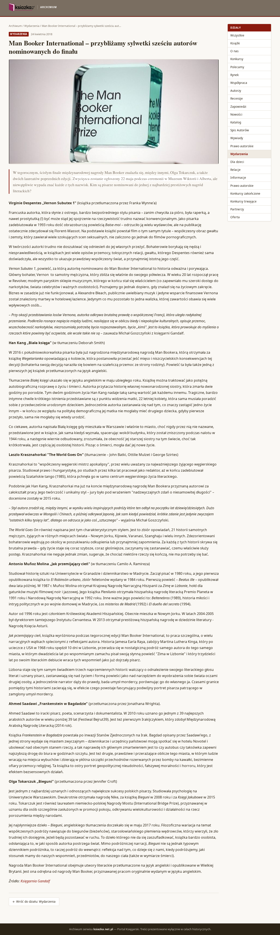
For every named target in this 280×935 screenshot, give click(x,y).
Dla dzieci (237, 162)
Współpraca (238, 83)
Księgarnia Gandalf (35, 881)
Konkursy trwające (243, 201)
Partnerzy (237, 209)
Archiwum (15, 26)
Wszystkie (237, 35)
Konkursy (236, 59)
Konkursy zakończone (245, 193)
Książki (235, 43)
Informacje (238, 177)
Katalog (235, 122)
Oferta (235, 217)
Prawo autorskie (242, 146)
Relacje (235, 170)
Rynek (234, 75)
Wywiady (236, 138)
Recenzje (236, 98)
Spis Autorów (239, 130)
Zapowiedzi (238, 106)
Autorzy (235, 90)
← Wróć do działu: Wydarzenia (34, 901)
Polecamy (237, 67)
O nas (234, 51)
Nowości (236, 114)
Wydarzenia (31, 26)
